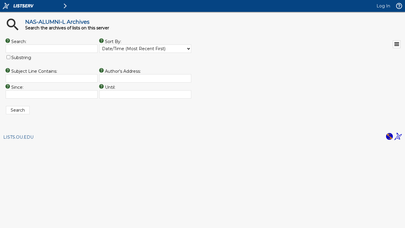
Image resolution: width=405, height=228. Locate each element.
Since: (17, 87)
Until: (110, 87)
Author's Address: (123, 71)
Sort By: (113, 41)
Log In (383, 6)
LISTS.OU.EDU (18, 137)
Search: (18, 41)
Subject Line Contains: (34, 71)
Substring (21, 57)
